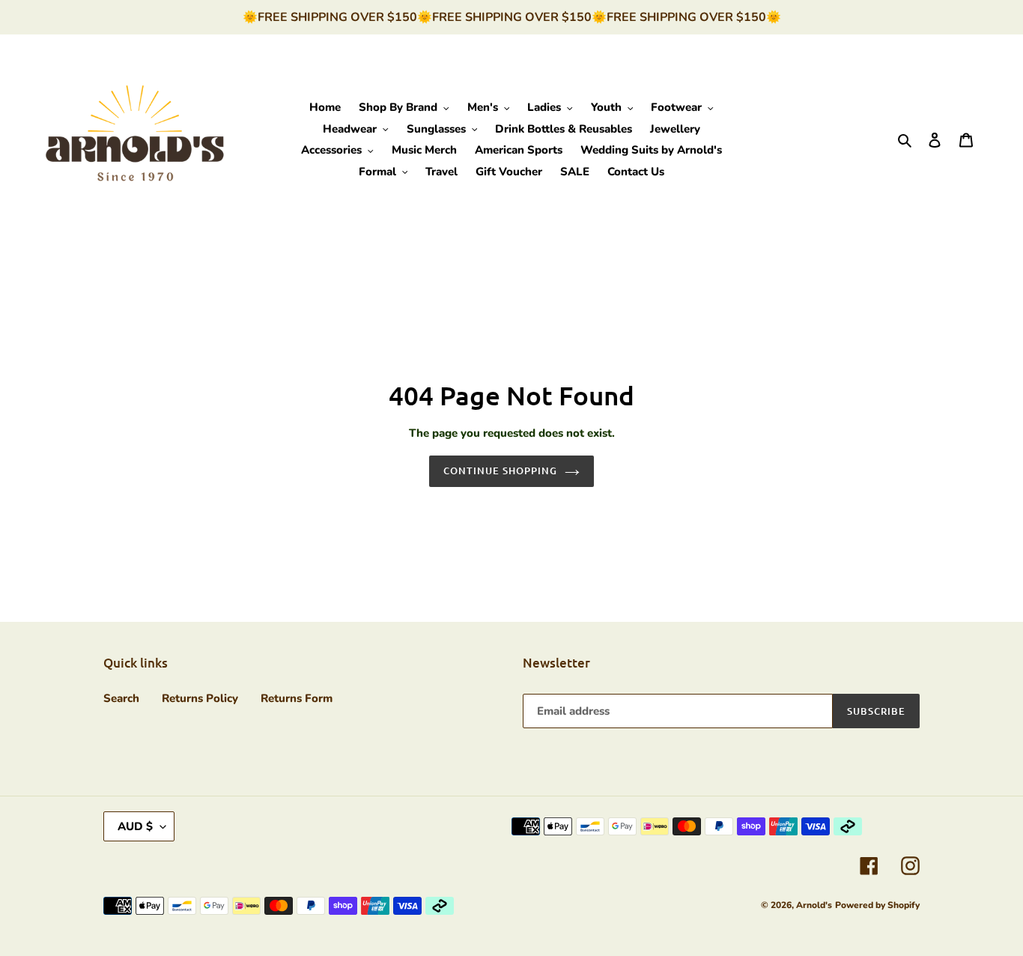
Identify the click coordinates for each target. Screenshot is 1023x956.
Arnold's (814, 905)
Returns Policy (200, 698)
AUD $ (135, 826)
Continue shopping (500, 470)
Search (121, 698)
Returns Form (297, 698)
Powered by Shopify (877, 905)
